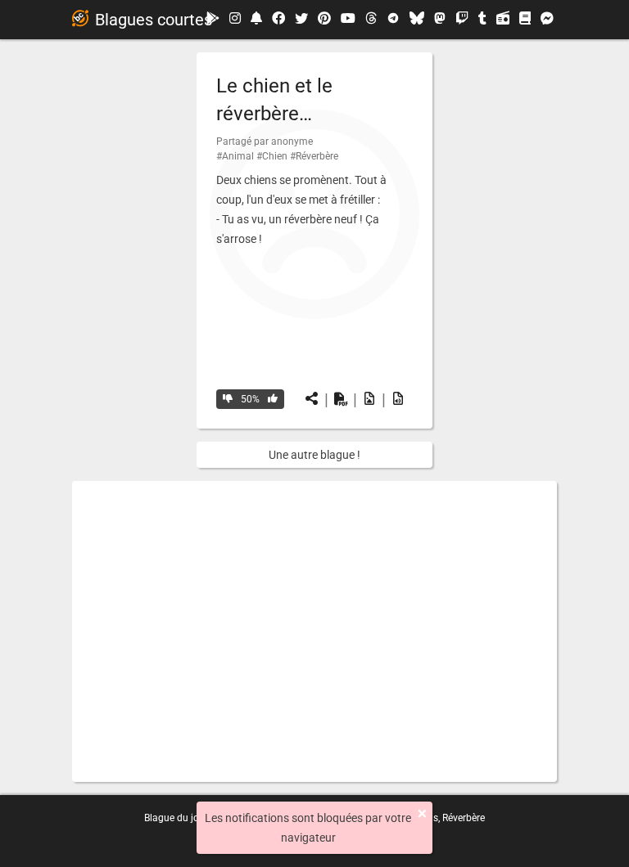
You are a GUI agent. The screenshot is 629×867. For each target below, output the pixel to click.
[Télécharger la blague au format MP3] (398, 399)
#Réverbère (314, 156)
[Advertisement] (314, 631)
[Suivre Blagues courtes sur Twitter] (301, 20)
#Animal (235, 156)
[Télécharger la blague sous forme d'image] (369, 399)
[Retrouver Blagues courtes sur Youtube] (348, 19)
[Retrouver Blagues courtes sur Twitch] (461, 20)
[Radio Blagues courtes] (502, 20)
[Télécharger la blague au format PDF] (341, 399)
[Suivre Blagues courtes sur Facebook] (278, 20)
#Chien (271, 156)
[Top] (272, 399)
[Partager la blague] (312, 399)
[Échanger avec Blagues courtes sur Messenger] (547, 20)
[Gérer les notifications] (256, 19)
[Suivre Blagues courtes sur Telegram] (393, 20)
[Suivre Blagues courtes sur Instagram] (235, 19)
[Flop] (227, 399)
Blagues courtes (153, 19)
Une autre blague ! (314, 454)
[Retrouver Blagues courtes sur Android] (212, 19)
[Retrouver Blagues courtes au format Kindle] (525, 19)
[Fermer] (422, 814)
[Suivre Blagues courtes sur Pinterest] (324, 20)
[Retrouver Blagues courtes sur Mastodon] (440, 20)
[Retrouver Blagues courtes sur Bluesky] (417, 20)
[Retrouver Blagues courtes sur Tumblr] (482, 20)
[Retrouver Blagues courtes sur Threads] (371, 20)
